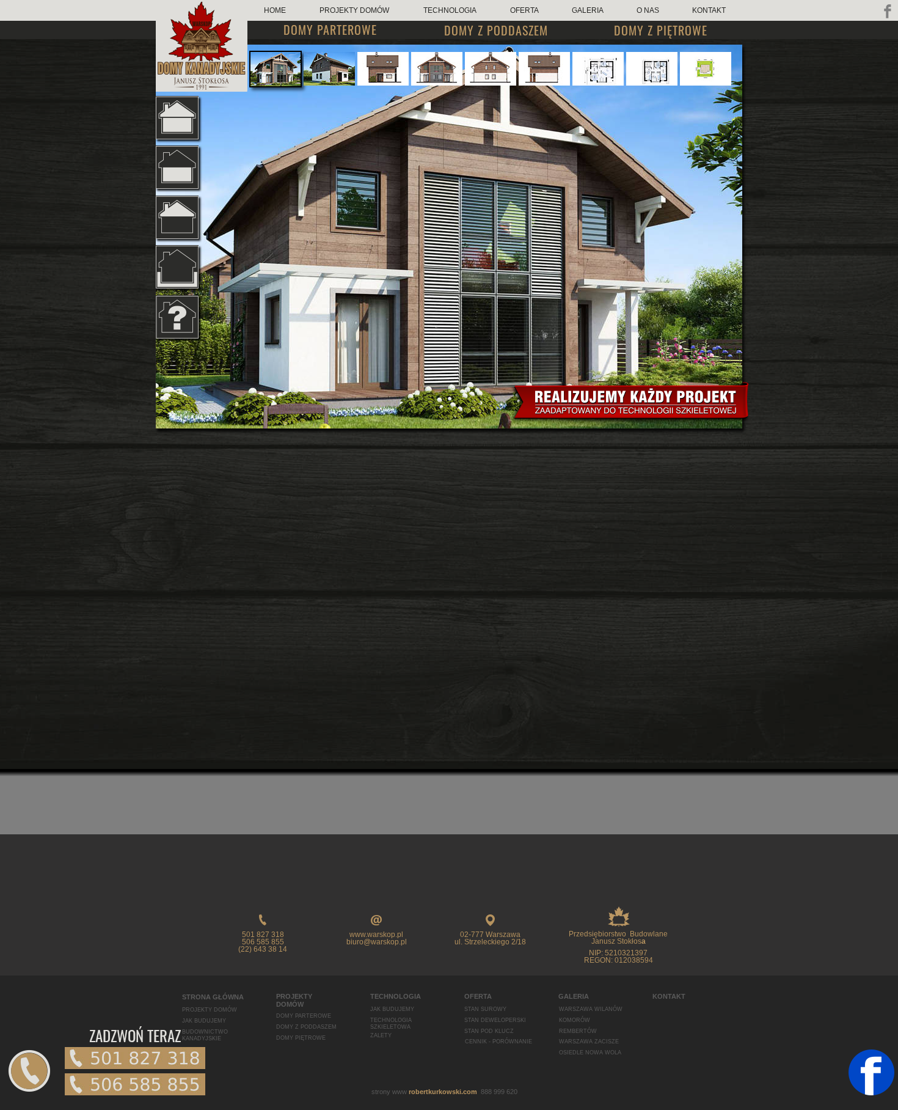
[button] (29, 1070)
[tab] (275, 69)
